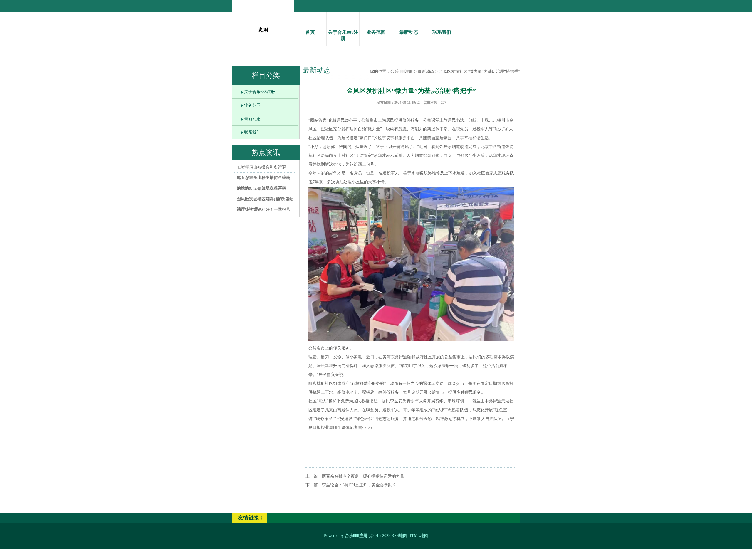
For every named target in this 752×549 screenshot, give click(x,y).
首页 (310, 32)
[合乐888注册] (263, 35)
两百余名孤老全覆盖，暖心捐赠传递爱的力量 (363, 476)
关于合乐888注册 (343, 35)
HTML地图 (418, 535)
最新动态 (409, 32)
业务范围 (376, 32)
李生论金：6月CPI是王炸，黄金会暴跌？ (359, 485)
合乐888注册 (401, 71)
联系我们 (441, 32)
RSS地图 (399, 535)
